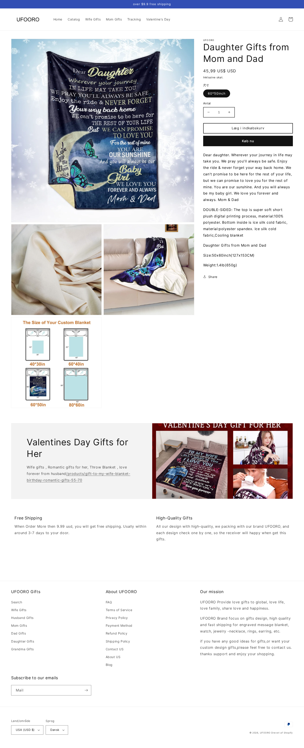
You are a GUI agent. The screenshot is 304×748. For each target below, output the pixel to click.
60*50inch (216, 93)
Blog (109, 665)
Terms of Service (119, 610)
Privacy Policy (117, 618)
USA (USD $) (25, 730)
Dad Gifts (18, 633)
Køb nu (248, 141)
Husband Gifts (22, 618)
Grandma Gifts (22, 649)
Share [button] (212, 277)
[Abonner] (86, 690)
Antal (207, 103)
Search (16, 602)
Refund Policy (117, 633)
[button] (271, 19)
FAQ (109, 602)
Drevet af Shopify (282, 732)
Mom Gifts (19, 625)
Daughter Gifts (22, 641)
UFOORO (265, 732)
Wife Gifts (18, 610)
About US (113, 657)
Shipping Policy (118, 641)
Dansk (54, 730)
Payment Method (119, 625)
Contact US (115, 649)
